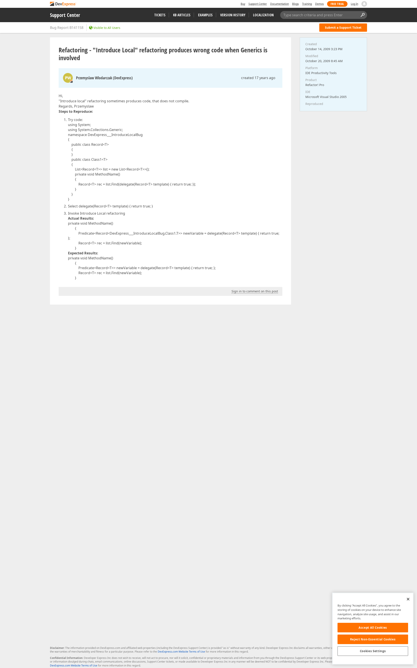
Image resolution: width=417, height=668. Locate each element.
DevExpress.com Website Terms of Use (181, 651)
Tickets (159, 15)
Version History (232, 15)
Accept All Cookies (373, 628)
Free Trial (337, 4)
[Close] (408, 599)
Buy (243, 4)
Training (307, 4)
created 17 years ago (258, 77)
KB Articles (181, 15)
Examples (205, 15)
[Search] (362, 15)
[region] (373, 629)
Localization (263, 15)
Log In (354, 4)
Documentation (279, 4)
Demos (319, 4)
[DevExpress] (63, 4)
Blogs (295, 4)
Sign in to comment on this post (255, 291)
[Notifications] (364, 4)
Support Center (257, 4)
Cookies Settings (373, 651)
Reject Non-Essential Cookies (372, 639)
